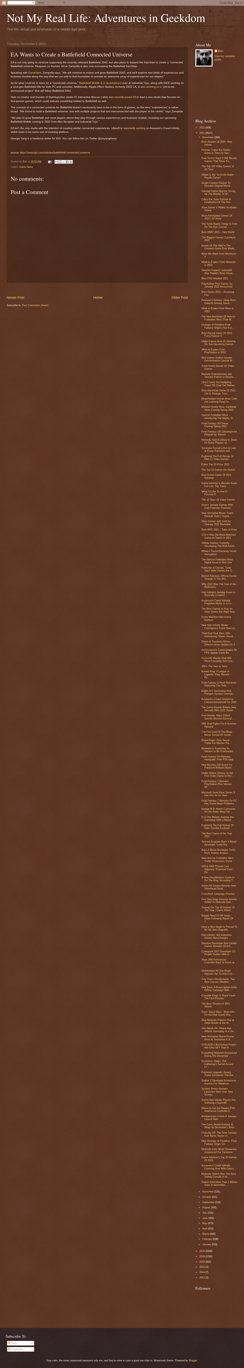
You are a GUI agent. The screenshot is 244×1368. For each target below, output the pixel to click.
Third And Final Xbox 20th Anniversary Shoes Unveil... (218, 635)
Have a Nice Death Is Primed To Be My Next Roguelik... (219, 928)
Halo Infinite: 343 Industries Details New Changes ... (216, 936)
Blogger (193, 1360)
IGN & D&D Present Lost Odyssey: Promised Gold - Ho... (217, 869)
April (205, 1228)
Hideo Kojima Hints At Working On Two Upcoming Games (218, 343)
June (205, 1218)
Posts (13, 1343)
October (207, 1196)
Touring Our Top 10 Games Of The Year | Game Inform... (218, 909)
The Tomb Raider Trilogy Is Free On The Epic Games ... (219, 225)
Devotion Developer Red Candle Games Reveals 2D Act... (219, 945)
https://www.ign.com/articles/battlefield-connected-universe (55, 152)
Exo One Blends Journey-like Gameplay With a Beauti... (217, 818)
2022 (202, 127)
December (208, 137)
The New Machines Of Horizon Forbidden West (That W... (218, 318)
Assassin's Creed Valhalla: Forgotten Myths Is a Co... (217, 602)
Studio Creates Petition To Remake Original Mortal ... (217, 184)
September (208, 1202)
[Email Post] (49, 161)
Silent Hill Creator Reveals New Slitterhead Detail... (218, 887)
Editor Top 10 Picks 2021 (215, 464)
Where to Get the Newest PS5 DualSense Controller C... (218, 1109)
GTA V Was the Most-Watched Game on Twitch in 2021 (218, 536)
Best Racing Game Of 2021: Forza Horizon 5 (217, 334)
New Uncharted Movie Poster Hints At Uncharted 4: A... (217, 1038)
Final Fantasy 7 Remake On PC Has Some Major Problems (219, 802)
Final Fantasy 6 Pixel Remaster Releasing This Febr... (218, 684)
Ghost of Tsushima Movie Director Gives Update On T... (219, 643)
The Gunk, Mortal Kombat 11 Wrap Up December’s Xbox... (219, 1126)
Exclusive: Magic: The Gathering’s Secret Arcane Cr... (217, 1064)
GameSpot (34, 72)
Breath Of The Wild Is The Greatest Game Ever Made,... (219, 247)
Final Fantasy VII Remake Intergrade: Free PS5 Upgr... (218, 758)
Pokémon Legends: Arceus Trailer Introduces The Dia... (218, 1074)
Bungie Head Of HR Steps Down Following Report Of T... (217, 918)
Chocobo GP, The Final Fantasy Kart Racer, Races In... (219, 1134)
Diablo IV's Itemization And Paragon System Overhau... (218, 692)
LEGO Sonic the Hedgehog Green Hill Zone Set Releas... (219, 384)
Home (98, 297)
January (207, 1244)
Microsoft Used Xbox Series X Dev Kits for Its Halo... (218, 794)
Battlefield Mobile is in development (100, 83)
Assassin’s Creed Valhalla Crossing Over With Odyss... (218, 1167)
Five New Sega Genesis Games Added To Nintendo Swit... (219, 900)
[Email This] (56, 162)
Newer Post (15, 297)
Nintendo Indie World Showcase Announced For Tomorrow (219, 1150)
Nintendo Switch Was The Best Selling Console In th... (218, 1175)
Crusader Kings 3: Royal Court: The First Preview (218, 997)
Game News (26, 166)
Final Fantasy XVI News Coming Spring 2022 (214, 425)
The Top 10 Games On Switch (218, 469)
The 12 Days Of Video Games (218, 499)
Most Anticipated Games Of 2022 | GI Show (216, 217)
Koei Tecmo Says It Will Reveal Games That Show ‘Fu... (219, 159)
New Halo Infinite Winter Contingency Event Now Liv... (219, 626)
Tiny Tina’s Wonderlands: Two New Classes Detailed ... (218, 980)
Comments (16, 1349)
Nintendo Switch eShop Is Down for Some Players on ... (219, 441)
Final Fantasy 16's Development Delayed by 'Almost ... (219, 433)
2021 (202, 133)
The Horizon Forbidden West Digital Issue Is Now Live (217, 561)
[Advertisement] (97, 289)
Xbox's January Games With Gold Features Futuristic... (217, 506)
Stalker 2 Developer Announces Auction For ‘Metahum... (218, 1082)
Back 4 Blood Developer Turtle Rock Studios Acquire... (218, 851)
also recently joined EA (122, 97)
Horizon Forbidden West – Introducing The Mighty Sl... (218, 416)
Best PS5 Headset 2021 (214, 278)
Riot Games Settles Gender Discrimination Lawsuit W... (217, 359)
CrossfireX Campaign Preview (217, 893)
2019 (202, 1256)
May (205, 1223)
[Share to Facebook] (67, 162)
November (208, 1191)
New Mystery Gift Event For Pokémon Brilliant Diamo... (217, 766)
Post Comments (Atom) (35, 305)
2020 (202, 1251)
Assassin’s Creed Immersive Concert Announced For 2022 (218, 700)
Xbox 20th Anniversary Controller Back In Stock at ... (217, 962)
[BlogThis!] (60, 162)
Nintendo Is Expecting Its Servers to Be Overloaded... (218, 750)
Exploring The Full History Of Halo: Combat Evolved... (217, 827)
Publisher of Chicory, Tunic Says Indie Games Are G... (217, 569)
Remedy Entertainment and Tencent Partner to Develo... (218, 375)
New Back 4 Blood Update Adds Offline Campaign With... (219, 989)
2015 (202, 1266)
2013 (202, 1277)
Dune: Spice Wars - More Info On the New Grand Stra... (217, 1013)
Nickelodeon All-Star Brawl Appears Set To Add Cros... (218, 972)
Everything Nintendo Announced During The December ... (219, 1054)
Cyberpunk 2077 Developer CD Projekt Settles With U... (218, 953)
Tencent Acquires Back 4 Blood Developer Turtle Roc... (218, 843)
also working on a (151, 86)
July (205, 1212)
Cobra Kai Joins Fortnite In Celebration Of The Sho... (217, 201)
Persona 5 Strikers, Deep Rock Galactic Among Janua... (218, 301)
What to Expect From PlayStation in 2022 (213, 351)
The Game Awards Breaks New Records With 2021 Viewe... (218, 709)
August (206, 1207)
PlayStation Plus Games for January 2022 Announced (216, 285)
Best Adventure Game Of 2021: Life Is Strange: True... (218, 392)
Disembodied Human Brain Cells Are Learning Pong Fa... (219, 400)
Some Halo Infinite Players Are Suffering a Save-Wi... (218, 1101)
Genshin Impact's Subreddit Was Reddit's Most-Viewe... (218, 271)
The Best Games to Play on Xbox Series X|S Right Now (218, 610)
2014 (202, 1272)
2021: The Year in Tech (214, 666)
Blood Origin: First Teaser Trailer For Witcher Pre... (216, 742)
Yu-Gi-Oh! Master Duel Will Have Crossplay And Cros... (218, 659)
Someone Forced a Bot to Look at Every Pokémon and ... (218, 449)
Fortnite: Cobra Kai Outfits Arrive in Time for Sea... (216, 151)
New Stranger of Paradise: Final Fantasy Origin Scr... (219, 1142)
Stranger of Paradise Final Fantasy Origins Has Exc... (217, 326)
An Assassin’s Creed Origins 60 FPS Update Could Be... (219, 651)
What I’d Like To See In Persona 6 (214, 493)
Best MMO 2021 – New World (217, 232)
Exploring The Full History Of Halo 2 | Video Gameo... (217, 458)
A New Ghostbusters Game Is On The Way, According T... (218, 879)
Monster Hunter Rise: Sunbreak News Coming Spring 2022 (218, 408)
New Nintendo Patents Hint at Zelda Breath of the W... (217, 1021)
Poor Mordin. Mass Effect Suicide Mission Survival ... (218, 717)
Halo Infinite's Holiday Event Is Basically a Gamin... (218, 594)
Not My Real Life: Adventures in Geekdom (106, 17)
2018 (202, 1261)
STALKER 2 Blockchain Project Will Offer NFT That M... (218, 1046)
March (206, 1233)
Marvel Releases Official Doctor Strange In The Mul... (219, 577)
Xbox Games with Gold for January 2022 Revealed (216, 523)
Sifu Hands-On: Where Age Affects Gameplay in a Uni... (218, 1030)
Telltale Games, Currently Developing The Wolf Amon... (219, 544)
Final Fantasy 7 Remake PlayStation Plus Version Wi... (216, 784)
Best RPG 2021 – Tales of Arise (219, 529)
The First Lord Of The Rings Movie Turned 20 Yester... (217, 733)
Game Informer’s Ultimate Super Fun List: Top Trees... (219, 484)
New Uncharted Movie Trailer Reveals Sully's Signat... (217, 514)
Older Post (180, 297)
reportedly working (134, 128)
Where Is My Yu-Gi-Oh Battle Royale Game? (217, 176)
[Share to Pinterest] (71, 162)
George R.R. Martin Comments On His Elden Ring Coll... (218, 810)
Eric (220, 51)
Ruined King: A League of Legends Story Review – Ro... (216, 674)
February (207, 1239)
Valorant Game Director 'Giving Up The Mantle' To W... (218, 192)
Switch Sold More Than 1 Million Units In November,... (219, 1183)
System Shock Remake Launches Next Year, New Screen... (217, 1091)
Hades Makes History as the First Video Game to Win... (217, 774)
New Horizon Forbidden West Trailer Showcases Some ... (218, 859)
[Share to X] (64, 162)
